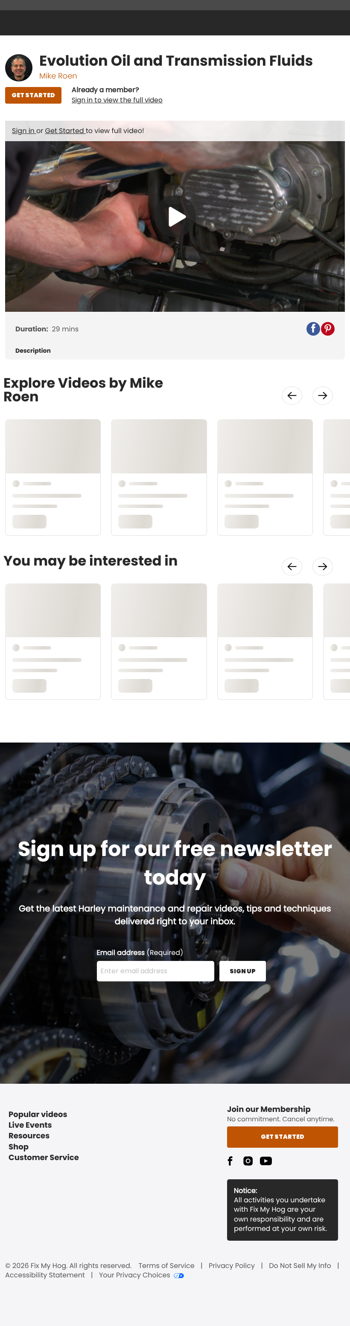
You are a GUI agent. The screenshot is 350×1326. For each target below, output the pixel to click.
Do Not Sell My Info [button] (300, 1266)
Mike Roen (58, 76)
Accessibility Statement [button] (45, 1275)
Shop (19, 1147)
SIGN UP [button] (243, 971)
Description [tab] (33, 351)
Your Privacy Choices (134, 1275)
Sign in (24, 131)
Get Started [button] (282, 1136)
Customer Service (44, 1157)
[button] (117, 95)
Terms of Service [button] (166, 1266)
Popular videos (38, 1114)
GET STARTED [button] (33, 95)
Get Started (65, 131)
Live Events (30, 1125)
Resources (29, 1136)
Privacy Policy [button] (232, 1266)
